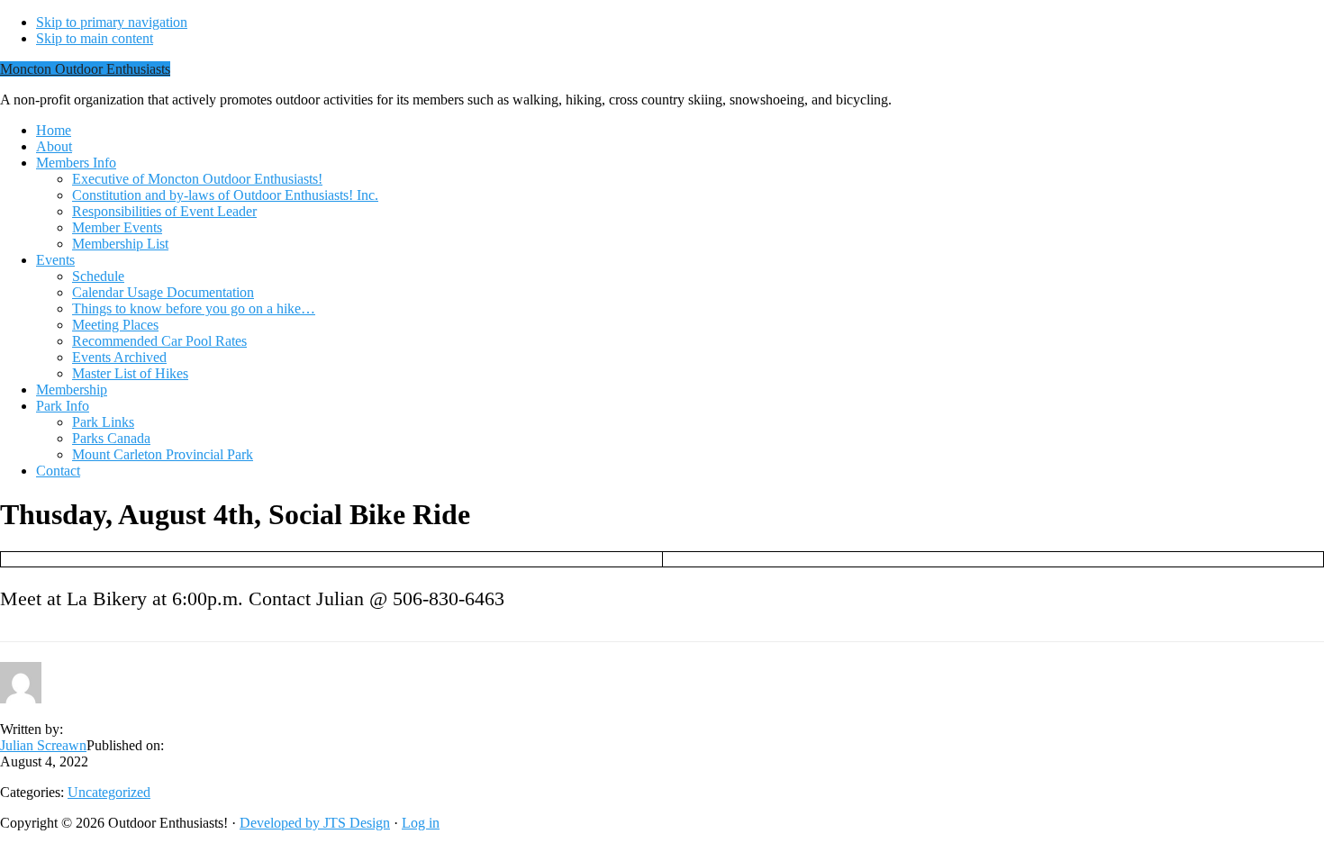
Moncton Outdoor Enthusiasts (85, 69)
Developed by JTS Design (315, 822)
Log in (421, 822)
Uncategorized (109, 792)
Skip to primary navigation (111, 22)
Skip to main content (94, 38)
